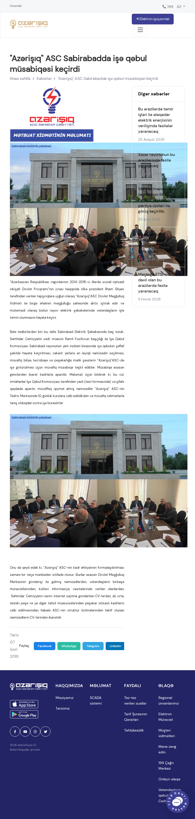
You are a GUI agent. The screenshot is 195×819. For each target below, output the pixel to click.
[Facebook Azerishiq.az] (15, 731)
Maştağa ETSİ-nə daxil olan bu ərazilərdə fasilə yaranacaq (154, 283)
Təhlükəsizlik (134, 730)
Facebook (45, 646)
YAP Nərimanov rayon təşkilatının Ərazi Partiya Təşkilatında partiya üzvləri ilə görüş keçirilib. (158, 200)
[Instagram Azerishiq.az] (35, 731)
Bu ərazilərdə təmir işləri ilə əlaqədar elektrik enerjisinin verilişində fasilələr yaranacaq (155, 120)
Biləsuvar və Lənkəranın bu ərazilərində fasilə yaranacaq (154, 243)
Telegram (93, 646)
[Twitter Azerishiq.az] (45, 731)
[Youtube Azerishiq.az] (25, 731)
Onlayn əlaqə (169, 779)
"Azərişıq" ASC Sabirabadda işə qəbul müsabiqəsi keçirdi (107, 78)
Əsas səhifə (20, 78)
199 (170, 6)
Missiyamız (64, 697)
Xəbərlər (44, 78)
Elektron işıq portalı (154, 19)
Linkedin (115, 646)
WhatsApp (68, 646)
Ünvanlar (16, 6)
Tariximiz (63, 708)
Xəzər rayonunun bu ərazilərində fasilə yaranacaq (156, 160)
